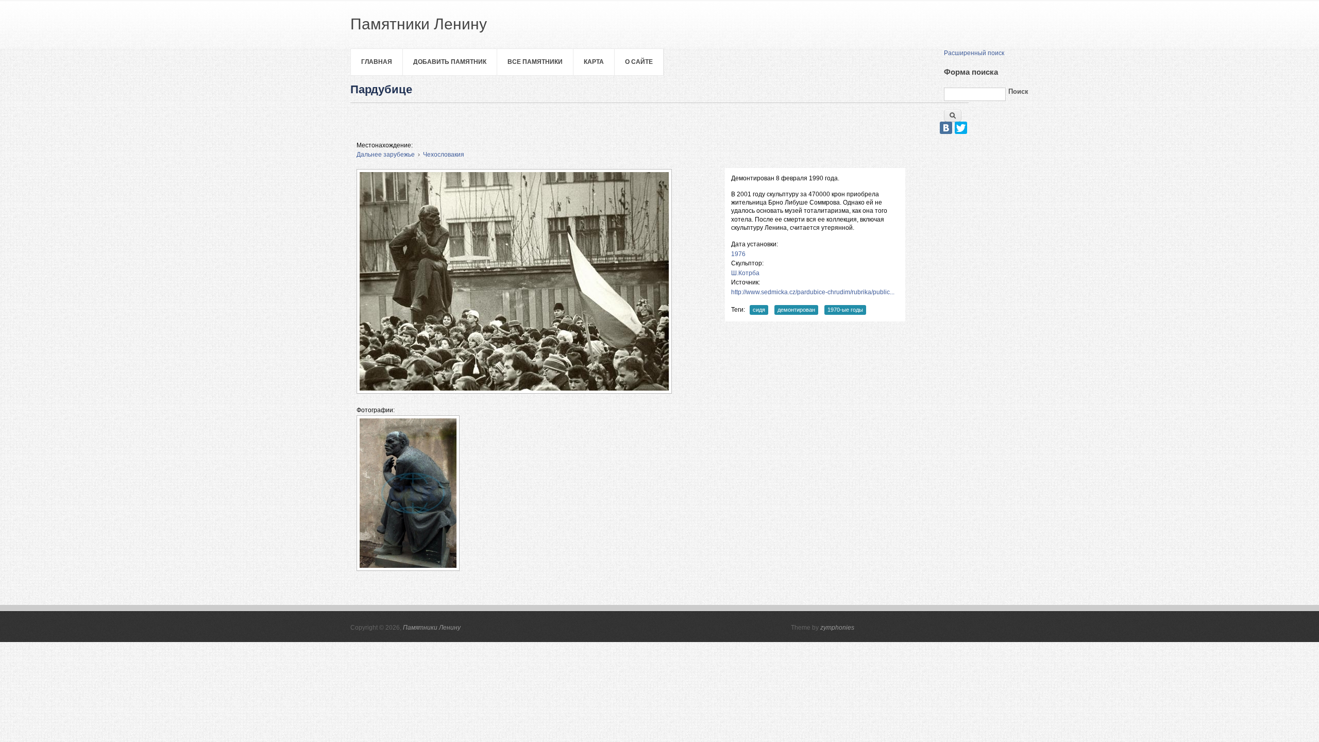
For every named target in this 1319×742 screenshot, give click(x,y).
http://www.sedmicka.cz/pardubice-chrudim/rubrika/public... (812, 292)
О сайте (639, 61)
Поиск (1018, 91)
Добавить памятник (449, 61)
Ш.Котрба (745, 273)
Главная (376, 61)
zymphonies (837, 627)
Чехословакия (443, 154)
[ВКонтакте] (946, 128)
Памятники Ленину (432, 627)
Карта (594, 61)
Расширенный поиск (974, 53)
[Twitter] (961, 128)
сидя (759, 310)
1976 (738, 254)
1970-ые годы (845, 310)
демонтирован (796, 310)
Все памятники (535, 61)
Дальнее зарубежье (386, 154)
